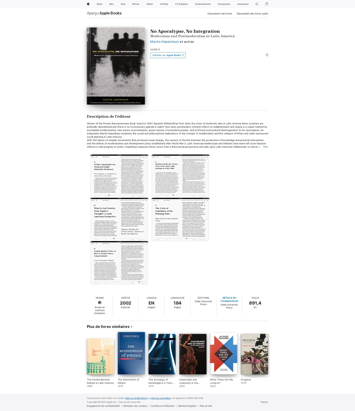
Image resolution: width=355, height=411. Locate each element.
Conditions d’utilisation (163, 406)
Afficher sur (166, 55)
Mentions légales (187, 406)
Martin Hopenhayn (164, 41)
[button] (257, 4)
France (264, 402)
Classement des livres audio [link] (252, 13)
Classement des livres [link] (219, 13)
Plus (265, 146)
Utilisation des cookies (135, 406)
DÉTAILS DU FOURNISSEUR (229, 299)
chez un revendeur (161, 398)
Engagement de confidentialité (103, 406)
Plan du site (206, 406)
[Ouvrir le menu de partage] (267, 55)
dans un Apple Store (136, 398)
